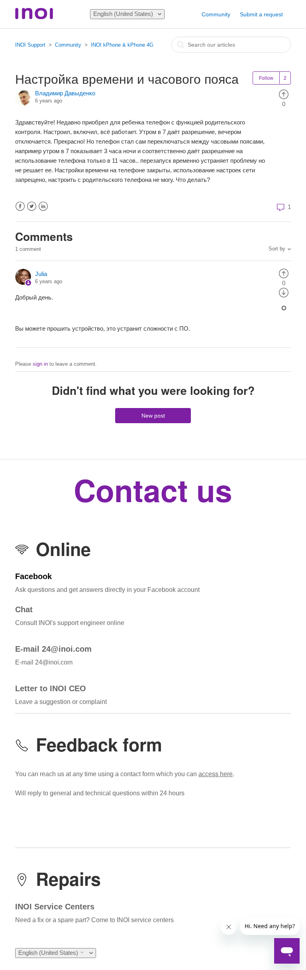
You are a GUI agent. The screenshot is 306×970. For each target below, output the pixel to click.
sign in (40, 364)
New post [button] (153, 415)
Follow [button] (266, 78)
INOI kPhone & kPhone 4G (122, 45)
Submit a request (261, 14)
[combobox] (231, 45)
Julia (41, 273)
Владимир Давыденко (65, 93)
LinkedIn (43, 206)
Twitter (32, 206)
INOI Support (30, 45)
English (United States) (124, 13)
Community (216, 14)
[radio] (283, 94)
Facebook (20, 206)
